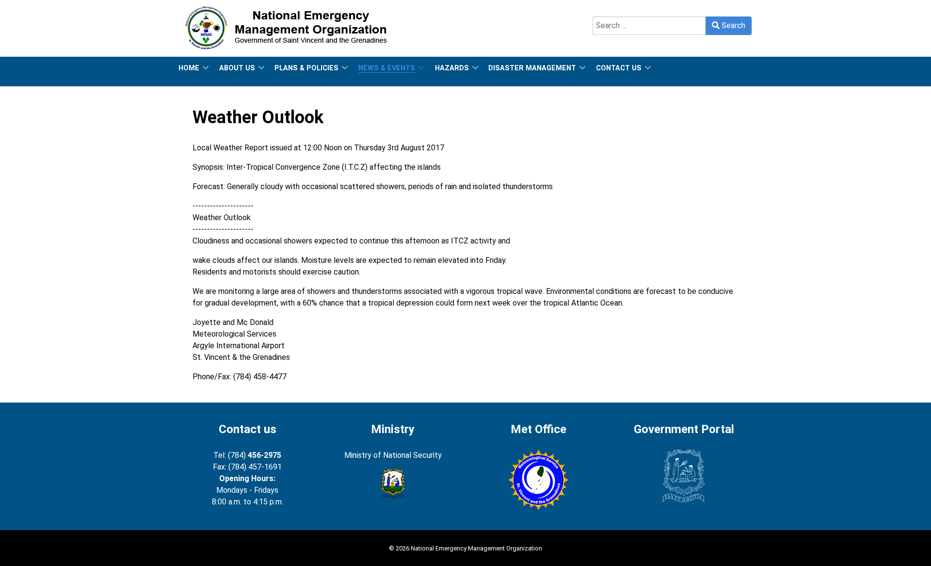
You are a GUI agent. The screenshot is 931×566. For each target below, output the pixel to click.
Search (604, 10)
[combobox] (649, 25)
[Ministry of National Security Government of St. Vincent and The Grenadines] (392, 484)
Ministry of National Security (393, 455)
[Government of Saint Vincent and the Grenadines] (683, 476)
